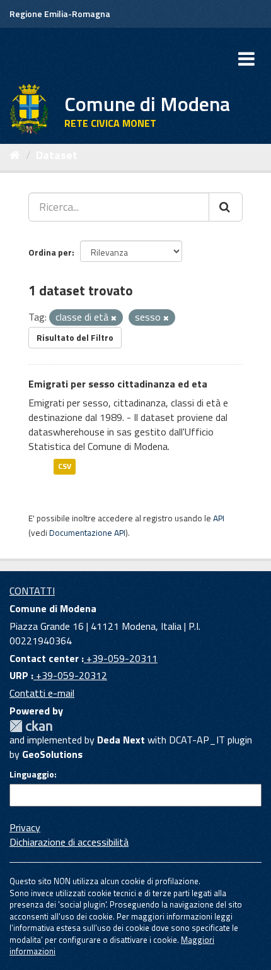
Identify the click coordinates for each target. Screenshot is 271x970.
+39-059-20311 (121, 658)
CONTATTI (32, 590)
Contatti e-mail (41, 693)
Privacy (24, 827)
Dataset (57, 154)
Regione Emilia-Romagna (59, 13)
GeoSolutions (52, 754)
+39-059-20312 (70, 675)
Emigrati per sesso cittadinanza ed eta (117, 383)
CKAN (30, 726)
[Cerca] (226, 207)
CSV (64, 467)
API (218, 518)
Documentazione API (87, 532)
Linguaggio (31, 774)
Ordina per (50, 252)
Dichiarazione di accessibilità (69, 841)
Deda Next (121, 739)
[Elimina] (114, 318)
